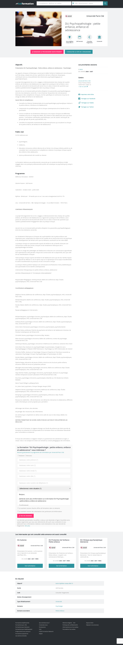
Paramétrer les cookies (69, 629)
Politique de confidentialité (70, 625)
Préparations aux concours (22, 631)
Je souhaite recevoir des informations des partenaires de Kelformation (40, 511)
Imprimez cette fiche (87, 94)
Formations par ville (21, 625)
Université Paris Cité (84, 81)
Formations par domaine (22, 627)
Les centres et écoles (21, 636)
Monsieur (29, 456)
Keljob (41, 633)
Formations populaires (21, 633)
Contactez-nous (43, 625)
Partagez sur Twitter (87, 107)
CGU (74, 623)
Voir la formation (30, 566)
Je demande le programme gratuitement (47, 52)
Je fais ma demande (25, 516)
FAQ (40, 629)
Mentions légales (67, 623)
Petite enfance (60, 611)
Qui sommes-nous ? (44, 623)
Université (59, 601)
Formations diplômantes (22, 623)
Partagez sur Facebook (88, 98)
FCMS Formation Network (46, 631)
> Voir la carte (82, 86)
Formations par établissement (23, 629)
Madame (21, 456)
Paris (81, 69)
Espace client (89, 623)
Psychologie (59, 606)
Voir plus (27, 526)
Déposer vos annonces (92, 625)
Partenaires (42, 627)
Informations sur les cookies (70, 627)
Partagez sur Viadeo (87, 103)
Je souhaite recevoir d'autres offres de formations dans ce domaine (39, 508)
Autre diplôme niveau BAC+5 (64, 583)
